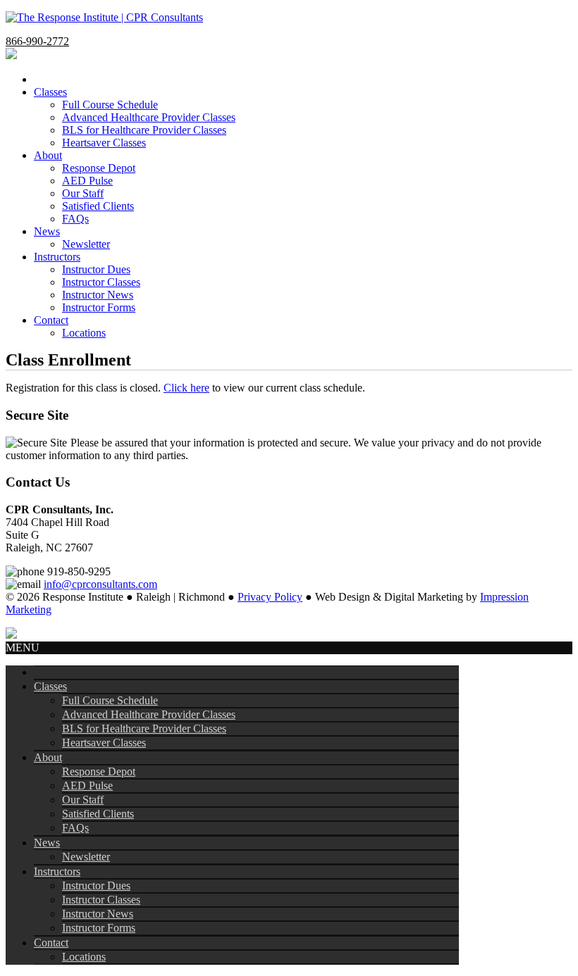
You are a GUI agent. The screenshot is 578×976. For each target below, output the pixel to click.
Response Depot (98, 771)
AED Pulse (87, 786)
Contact (51, 943)
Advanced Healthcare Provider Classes (148, 714)
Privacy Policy (270, 597)
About (48, 757)
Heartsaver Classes (104, 743)
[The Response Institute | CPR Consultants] (104, 17)
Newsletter (86, 857)
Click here (186, 388)
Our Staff (83, 800)
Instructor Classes (101, 900)
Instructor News (97, 914)
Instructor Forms (98, 928)
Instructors (57, 871)
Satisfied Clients (98, 814)
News (47, 843)
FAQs (75, 828)
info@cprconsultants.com (100, 584)
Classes (50, 686)
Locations (84, 957)
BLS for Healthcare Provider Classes (144, 728)
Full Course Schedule (110, 700)
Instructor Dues (96, 885)
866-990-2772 (37, 41)
